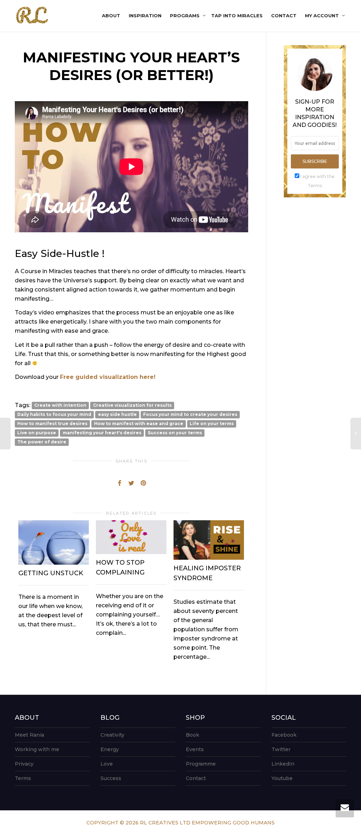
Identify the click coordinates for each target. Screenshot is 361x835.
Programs (185, 15)
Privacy (24, 764)
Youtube (282, 778)
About (111, 15)
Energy (109, 749)
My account (322, 15)
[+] (53, 542)
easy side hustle (117, 414)
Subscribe (314, 161)
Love (106, 764)
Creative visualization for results (132, 405)
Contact (283, 15)
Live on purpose (36, 433)
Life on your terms (212, 423)
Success (110, 778)
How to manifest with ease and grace (138, 423)
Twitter (280, 749)
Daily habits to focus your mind (54, 414)
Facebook (283, 735)
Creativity (112, 735)
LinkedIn (282, 764)
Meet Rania (29, 735)
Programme (201, 764)
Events (195, 749)
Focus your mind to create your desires (190, 414)
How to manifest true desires (52, 423)
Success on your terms (175, 433)
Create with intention (60, 405)
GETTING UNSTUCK (50, 573)
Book (192, 735)
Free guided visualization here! (107, 377)
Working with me (37, 749)
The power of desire (41, 442)
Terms (23, 778)
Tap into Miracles (237, 15)
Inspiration (145, 15)
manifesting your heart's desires (102, 433)
